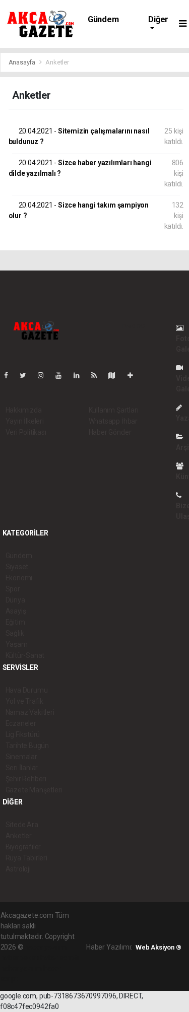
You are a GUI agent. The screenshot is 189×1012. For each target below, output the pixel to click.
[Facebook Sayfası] (10, 375)
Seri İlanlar (22, 768)
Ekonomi (19, 578)
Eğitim (15, 622)
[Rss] (98, 375)
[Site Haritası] (115, 375)
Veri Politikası (26, 432)
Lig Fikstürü (23, 734)
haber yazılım (21, 968)
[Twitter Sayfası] (27, 375)
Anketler (19, 836)
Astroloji (18, 869)
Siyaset (17, 567)
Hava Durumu (27, 690)
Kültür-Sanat (25, 655)
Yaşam (17, 644)
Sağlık (15, 633)
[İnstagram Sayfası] (45, 375)
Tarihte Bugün (27, 745)
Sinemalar (21, 757)
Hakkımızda (24, 410)
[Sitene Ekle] (134, 375)
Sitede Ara (22, 825)
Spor (13, 589)
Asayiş (16, 611)
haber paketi (20, 958)
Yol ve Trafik (25, 701)
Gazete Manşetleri (34, 790)
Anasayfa (23, 62)
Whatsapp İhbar (113, 421)
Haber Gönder (110, 432)
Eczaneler (21, 723)
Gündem (103, 19)
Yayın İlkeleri (25, 421)
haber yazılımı (46, 947)
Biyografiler (23, 847)
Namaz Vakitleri (30, 712)
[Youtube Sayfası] (62, 375)
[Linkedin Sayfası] (81, 375)
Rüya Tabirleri (26, 858)
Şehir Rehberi (26, 779)
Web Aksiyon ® (158, 947)
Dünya (15, 600)
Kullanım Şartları (114, 410)
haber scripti (59, 958)
